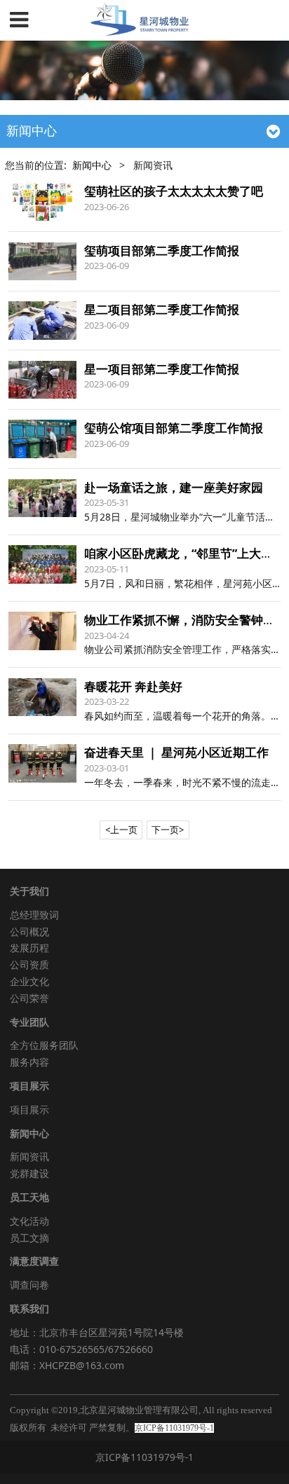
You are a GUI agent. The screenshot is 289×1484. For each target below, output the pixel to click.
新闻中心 (92, 165)
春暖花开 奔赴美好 (133, 686)
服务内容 (29, 1062)
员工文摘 (29, 1237)
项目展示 (29, 1109)
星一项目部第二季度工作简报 (161, 369)
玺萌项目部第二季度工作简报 (161, 250)
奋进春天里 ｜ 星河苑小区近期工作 (176, 752)
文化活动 (29, 1221)
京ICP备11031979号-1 (144, 1457)
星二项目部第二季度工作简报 (161, 309)
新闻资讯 (29, 1156)
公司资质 (29, 964)
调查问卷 (29, 1284)
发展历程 (29, 947)
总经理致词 (34, 914)
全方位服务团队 (44, 1045)
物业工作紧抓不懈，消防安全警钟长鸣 (185, 620)
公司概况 (29, 931)
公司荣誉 (29, 998)
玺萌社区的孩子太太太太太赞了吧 (173, 191)
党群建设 (29, 1173)
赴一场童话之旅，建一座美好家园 (173, 487)
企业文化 (29, 981)
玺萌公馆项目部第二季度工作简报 (173, 428)
